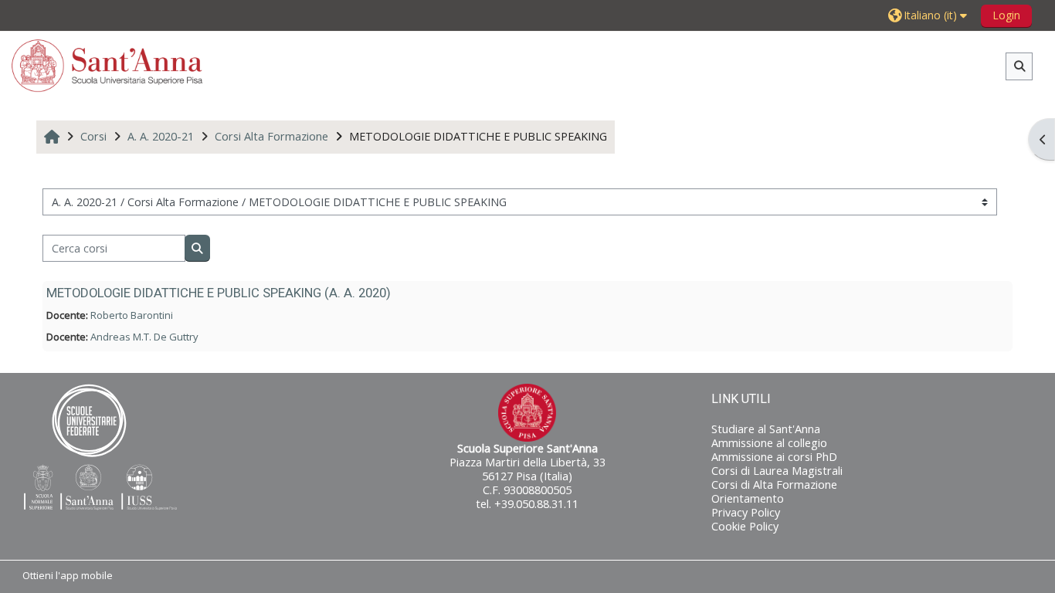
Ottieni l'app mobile (67, 575)
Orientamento (747, 498)
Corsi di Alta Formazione (774, 484)
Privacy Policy (745, 512)
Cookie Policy (745, 526)
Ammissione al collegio (769, 442)
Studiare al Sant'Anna (765, 429)
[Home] (107, 65)
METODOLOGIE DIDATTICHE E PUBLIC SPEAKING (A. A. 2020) (218, 292)
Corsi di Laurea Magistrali (777, 470)
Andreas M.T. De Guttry (144, 337)
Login (1006, 15)
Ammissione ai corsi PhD (774, 456)
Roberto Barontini (131, 315)
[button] (929, 15)
